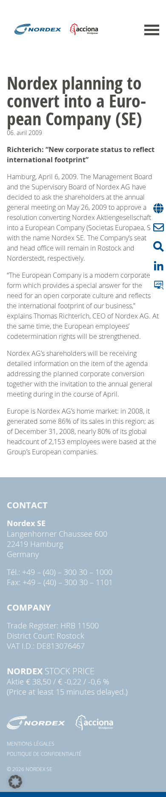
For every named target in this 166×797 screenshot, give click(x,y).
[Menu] (151, 30)
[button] (15, 781)
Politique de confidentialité (44, 753)
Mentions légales (30, 743)
